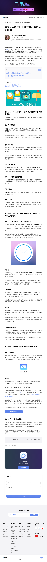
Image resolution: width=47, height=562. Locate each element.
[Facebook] (36, 528)
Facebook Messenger (10, 226)
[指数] (5, 23)
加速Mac (13, 543)
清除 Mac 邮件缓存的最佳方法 (12, 85)
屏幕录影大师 (6, 534)
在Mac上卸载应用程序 (15, 527)
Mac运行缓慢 (14, 541)
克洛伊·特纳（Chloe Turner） (20, 35)
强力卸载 (5, 529)
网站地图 (29, 536)
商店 (38, 17)
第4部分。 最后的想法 (11, 77)
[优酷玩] (42, 528)
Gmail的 (8, 49)
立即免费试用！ (13, 411)
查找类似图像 (14, 536)
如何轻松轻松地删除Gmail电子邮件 (13, 87)
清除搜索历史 (14, 539)
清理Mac (13, 548)
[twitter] (39, 528)
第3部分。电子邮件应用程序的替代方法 (15, 75)
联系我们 (21, 534)
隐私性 (28, 526)
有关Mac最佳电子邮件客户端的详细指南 (21, 22)
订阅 (34, 514)
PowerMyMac (6, 526)
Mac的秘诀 (9, 22)
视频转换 (5, 531)
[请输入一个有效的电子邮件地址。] (20, 515)
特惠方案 (21, 536)
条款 (28, 529)
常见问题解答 (22, 529)
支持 (41, 17)
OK (41, 558)
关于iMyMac (21, 526)
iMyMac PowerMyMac (21, 392)
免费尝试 (24, 467)
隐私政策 (33, 558)
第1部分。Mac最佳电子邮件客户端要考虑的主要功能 (17, 72)
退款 (28, 531)
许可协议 (29, 534)
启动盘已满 (13, 546)
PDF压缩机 (5, 536)
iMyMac (6, 17)
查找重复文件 (14, 534)
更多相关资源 (22, 531)
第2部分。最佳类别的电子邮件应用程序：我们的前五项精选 (19, 73)
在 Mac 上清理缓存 (14, 551)
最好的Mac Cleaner (13, 531)
